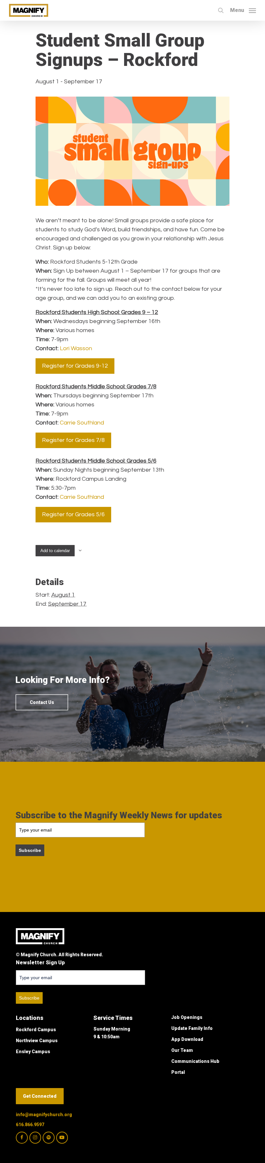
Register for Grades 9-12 (75, 366)
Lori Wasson (76, 348)
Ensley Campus (33, 1051)
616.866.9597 (30, 1124)
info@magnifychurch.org (44, 1114)
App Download (187, 1039)
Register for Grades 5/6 (73, 514)
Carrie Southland (82, 423)
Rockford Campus (36, 1029)
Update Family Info (192, 1028)
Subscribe (30, 850)
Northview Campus (37, 1040)
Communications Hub (195, 1061)
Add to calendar (55, 550)
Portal (178, 1072)
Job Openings (186, 1017)
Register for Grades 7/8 (73, 440)
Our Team (182, 1050)
